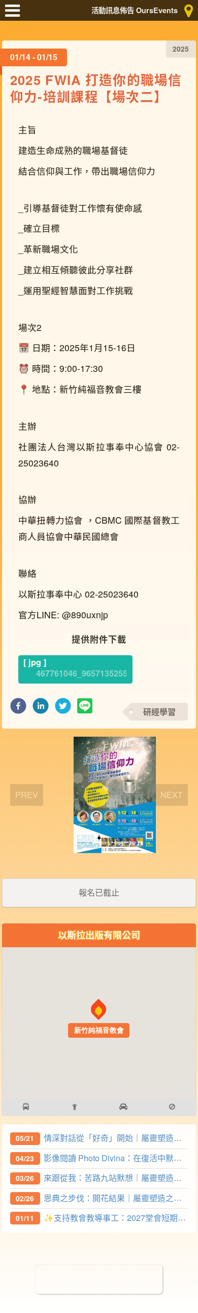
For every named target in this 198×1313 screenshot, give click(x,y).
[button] (18, 708)
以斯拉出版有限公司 (99, 935)
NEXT (171, 794)
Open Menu (15, 15)
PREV (26, 794)
